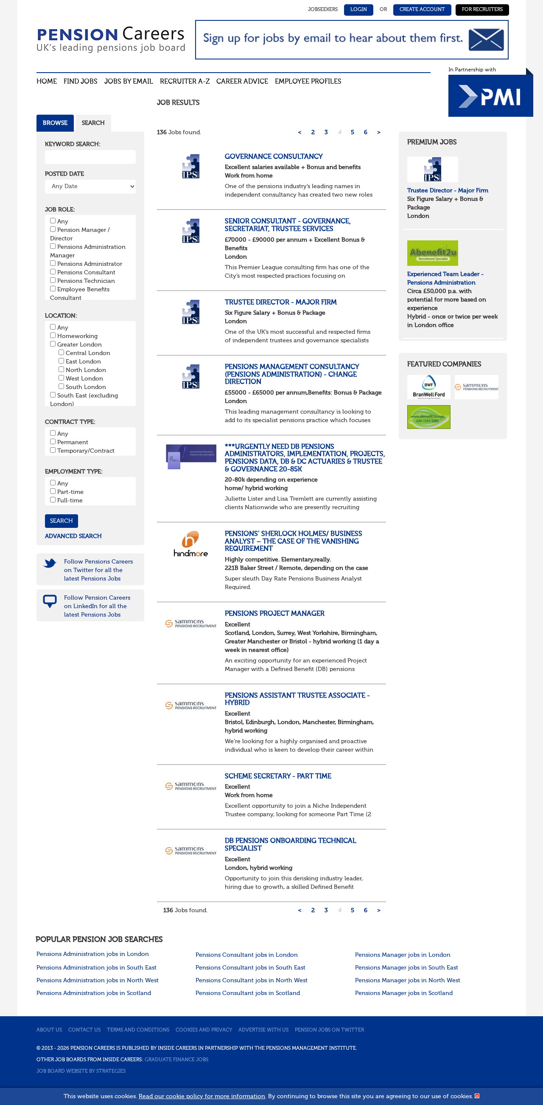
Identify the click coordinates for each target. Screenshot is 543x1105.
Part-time (70, 492)
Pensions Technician (86, 281)
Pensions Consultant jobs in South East (250, 968)
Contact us (84, 1030)
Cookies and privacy (204, 1030)
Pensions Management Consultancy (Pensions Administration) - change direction (292, 375)
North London (86, 370)
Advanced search (73, 536)
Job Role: (60, 210)
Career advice (242, 82)
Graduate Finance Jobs (176, 1060)
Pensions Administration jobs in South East (96, 968)
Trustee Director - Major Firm (281, 302)
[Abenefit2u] (432, 253)
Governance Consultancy (274, 157)
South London (86, 387)
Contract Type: (70, 422)
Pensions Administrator (89, 264)
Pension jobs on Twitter (329, 1030)
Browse (55, 123)
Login (358, 9)
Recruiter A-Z (185, 82)
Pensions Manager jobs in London (403, 955)
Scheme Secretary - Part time (279, 776)
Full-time (70, 501)
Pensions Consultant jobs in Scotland (248, 993)
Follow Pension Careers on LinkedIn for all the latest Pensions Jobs (97, 606)
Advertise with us (263, 1030)
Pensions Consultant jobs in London (247, 955)
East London (83, 362)
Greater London (79, 345)
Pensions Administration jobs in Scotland (93, 993)
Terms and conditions (138, 1030)
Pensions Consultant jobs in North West (252, 981)
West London (84, 379)
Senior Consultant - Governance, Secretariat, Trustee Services (288, 225)
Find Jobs (81, 82)
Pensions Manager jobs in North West (407, 981)
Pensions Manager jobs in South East (406, 968)
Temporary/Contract (86, 451)
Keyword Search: (73, 144)
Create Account (422, 9)
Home (46, 82)
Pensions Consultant (86, 273)
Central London (88, 353)
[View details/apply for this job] (190, 166)
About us (49, 1030)
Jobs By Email (128, 82)
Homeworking (77, 336)
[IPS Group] (432, 169)
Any (62, 222)
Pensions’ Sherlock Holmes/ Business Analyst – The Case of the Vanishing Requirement (293, 541)
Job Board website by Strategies (81, 1071)
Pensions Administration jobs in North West (97, 981)
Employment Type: (74, 472)
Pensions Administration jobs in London (92, 954)
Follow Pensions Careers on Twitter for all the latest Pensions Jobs (98, 570)
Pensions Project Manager (275, 614)
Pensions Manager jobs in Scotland (404, 993)
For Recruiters (482, 9)
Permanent (72, 442)
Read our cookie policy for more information (202, 1096)
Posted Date (64, 174)
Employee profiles (308, 82)
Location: (61, 316)
